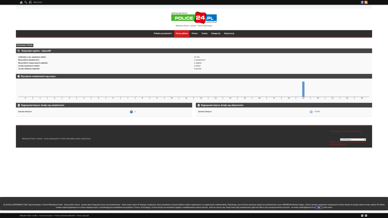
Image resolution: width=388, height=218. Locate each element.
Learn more (327, 207)
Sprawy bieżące (25, 112)
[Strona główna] (21, 3)
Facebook (362, 2)
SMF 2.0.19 (334, 142)
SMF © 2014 (346, 142)
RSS (366, 2)
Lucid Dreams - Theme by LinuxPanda (345, 131)
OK (319, 207)
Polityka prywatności (163, 33)
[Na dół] (366, 215)
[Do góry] (362, 215)
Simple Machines (359, 142)
